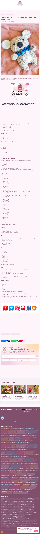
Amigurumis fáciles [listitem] (6, 360)
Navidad (35, 470)
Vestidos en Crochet (27, 489)
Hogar (14, 506)
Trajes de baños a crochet (14, 487)
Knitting (13, 463)
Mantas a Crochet (4, 521)
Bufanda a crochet (24, 437)
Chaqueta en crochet (17, 521)
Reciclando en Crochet (24, 480)
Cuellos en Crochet (17, 451)
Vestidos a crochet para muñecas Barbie (15, 489)
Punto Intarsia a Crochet (5, 480)
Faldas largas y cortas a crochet (32, 454)
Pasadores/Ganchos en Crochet (20, 473)
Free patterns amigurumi (14, 456)
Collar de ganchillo (11, 447)
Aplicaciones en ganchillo (23, 511)
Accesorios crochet (4, 428)
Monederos (3, 470)
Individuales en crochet (4, 498)
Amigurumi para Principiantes (22, 525)
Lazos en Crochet (20, 463)
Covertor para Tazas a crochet (31, 447)
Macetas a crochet (28, 521)
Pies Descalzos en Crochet (5, 475)
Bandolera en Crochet (30, 503)
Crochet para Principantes (22, 449)
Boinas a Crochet (21, 512)
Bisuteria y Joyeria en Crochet (15, 435)
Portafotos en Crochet (23, 477)
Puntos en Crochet (14, 480)
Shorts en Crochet (26, 484)
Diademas (23, 514)
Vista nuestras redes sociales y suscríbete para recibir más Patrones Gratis (20, 299)
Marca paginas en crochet (13, 468)
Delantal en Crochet (31, 499)
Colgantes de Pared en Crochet (22, 499)
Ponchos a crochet (4, 477)
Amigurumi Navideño (13, 507)
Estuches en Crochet (21, 454)
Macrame (29, 525)
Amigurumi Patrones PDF (31, 498)
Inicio (1, 11)
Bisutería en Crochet (20, 506)
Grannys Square (3, 514)
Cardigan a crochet (28, 440)
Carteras (13, 442)
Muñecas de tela (28, 470)
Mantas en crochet (34, 466)
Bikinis (37, 498)
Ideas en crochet (4, 461)
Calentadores (10, 504)
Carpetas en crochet (5, 442)
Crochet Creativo (4, 449)
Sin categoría (34, 484)
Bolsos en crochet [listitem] (32, 360)
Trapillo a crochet (24, 487)
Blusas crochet (24, 435)
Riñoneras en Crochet (33, 480)
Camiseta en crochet (15, 520)
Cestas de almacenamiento (6, 444)
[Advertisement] (20, 322)
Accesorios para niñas (5, 430)
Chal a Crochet (15, 444)
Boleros (3, 437)
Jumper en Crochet (17, 514)
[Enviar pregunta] (36, 356)
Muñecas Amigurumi (20, 470)
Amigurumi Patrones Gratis (8, 518)
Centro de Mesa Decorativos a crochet (23, 442)
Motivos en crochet (11, 470)
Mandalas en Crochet (29, 512)
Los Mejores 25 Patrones (4, 509)
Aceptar (36, 531)
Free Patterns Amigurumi (18, 516)
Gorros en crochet (29, 501)
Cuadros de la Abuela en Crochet (6, 451)
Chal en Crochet (18, 502)
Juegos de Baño (31, 461)
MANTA (15, 504)
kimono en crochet (21, 501)
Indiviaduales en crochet (14, 461)
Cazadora (24, 503)
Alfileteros (30, 511)
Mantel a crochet (4, 468)
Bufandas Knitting (33, 437)
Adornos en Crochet (14, 430)
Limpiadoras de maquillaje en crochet (31, 463)
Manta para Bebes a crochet (15, 466)
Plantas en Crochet (15, 475)
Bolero (17, 511)
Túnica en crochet (32, 487)
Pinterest (20, 340)
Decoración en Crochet (5, 525)
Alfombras (3, 499)
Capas (23, 521)
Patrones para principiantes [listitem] (22, 360)
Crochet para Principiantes (13, 512)
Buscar (15, 421)
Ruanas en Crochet (20, 482)
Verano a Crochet (4, 489)
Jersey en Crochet (23, 461)
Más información (29, 529)
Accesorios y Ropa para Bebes (22, 505)
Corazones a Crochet (13, 509)
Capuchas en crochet (30, 507)
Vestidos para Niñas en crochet (6, 491)
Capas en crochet (14, 440)
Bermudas (30, 433)
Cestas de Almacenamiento (5, 526)
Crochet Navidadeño (14, 501)
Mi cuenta (15, 420)
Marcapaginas (29, 514)
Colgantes (3, 447)
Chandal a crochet (33, 444)
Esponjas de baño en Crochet (6, 454)
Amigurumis (5, 11)
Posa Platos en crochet (33, 477)
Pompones (30, 475)
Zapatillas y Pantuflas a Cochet (24, 491)
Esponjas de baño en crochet (24, 520)
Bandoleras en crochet (22, 433)
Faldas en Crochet (34, 523)
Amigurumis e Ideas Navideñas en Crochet (22, 518)
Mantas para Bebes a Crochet (5, 520)
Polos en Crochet (23, 475)
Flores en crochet (4, 456)
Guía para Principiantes (33, 520)
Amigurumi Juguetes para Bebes (29, 506)
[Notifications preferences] (1, 531)
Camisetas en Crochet (5, 440)
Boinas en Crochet (32, 435)
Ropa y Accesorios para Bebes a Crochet (8, 482)
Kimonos (8, 463)
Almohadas (11, 521)
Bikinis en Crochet (4, 435)
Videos (15, 491)
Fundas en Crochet (24, 456)
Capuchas (21, 440)
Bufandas (29, 504)
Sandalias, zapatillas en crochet (6, 484)
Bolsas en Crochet (12, 523)
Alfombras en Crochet (34, 430)
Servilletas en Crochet (17, 484)
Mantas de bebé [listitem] (13, 360)
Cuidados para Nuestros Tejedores (28, 451)
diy (33, 504)
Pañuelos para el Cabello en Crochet (7, 473)
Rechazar (31, 531)
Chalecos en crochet (24, 444)
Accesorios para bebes (29, 428)
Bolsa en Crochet (10, 437)
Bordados (17, 437)
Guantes (34, 512)
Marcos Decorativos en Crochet (25, 523)
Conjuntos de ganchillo (20, 447)
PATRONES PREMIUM (31, 473)
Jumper (3, 463)
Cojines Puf (10, 506)
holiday (18, 523)
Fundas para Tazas (13, 525)
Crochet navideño (12, 449)
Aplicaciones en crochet (13, 433)
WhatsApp (14, 340)
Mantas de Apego (25, 466)
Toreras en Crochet (4, 487)
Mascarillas (22, 468)
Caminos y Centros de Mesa (5, 501)
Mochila (36, 468)
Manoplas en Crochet (5, 466)
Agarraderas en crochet (24, 430)
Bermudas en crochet (4, 512)
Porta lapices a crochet (14, 477)
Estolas (14, 454)
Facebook (4, 340)
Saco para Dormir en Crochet (30, 482)
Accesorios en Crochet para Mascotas (16, 428)
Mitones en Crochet (29, 468)
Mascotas (34, 521)
